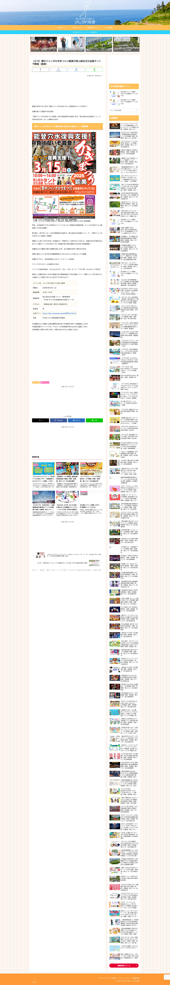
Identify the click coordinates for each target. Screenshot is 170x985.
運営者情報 (136, 978)
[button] (137, 110)
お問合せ (114, 978)
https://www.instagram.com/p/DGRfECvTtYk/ (58, 313)
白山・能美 (36, 382)
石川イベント (45, 382)
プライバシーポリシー (124, 978)
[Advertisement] (67, 90)
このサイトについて (104, 978)
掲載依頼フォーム (124, 965)
